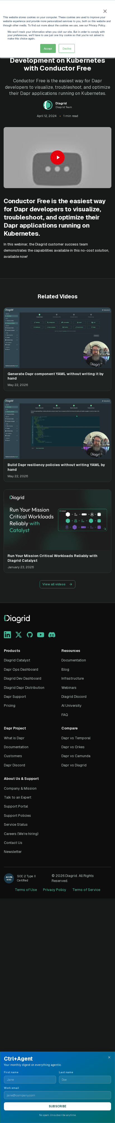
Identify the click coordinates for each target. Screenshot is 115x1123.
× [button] (105, 9)
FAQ (64, 714)
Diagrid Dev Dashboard (22, 678)
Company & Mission (20, 788)
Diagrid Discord (74, 696)
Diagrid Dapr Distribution (24, 687)
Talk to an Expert (17, 797)
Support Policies (17, 815)
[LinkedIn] (7, 634)
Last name (66, 1072)
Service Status (16, 824)
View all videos (53, 584)
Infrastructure (72, 678)
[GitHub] (29, 634)
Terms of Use (26, 889)
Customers (13, 756)
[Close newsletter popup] (109, 1057)
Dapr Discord (14, 765)
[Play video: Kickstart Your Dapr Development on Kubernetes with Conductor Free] (57, 157)
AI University (71, 705)
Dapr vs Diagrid (74, 765)
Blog (65, 669)
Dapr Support (15, 696)
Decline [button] (67, 48)
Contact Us (13, 842)
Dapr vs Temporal (75, 738)
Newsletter (13, 851)
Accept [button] (48, 48)
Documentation (73, 660)
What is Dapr (14, 738)
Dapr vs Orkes (73, 747)
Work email (11, 1088)
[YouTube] (40, 634)
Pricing (9, 705)
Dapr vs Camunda (75, 756)
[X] (18, 634)
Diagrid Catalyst (17, 660)
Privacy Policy (54, 889)
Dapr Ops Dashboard (21, 669)
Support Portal (16, 806)
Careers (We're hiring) (21, 833)
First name (11, 1072)
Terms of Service (86, 889)
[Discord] (51, 634)
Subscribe (57, 1106)
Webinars (68, 687)
